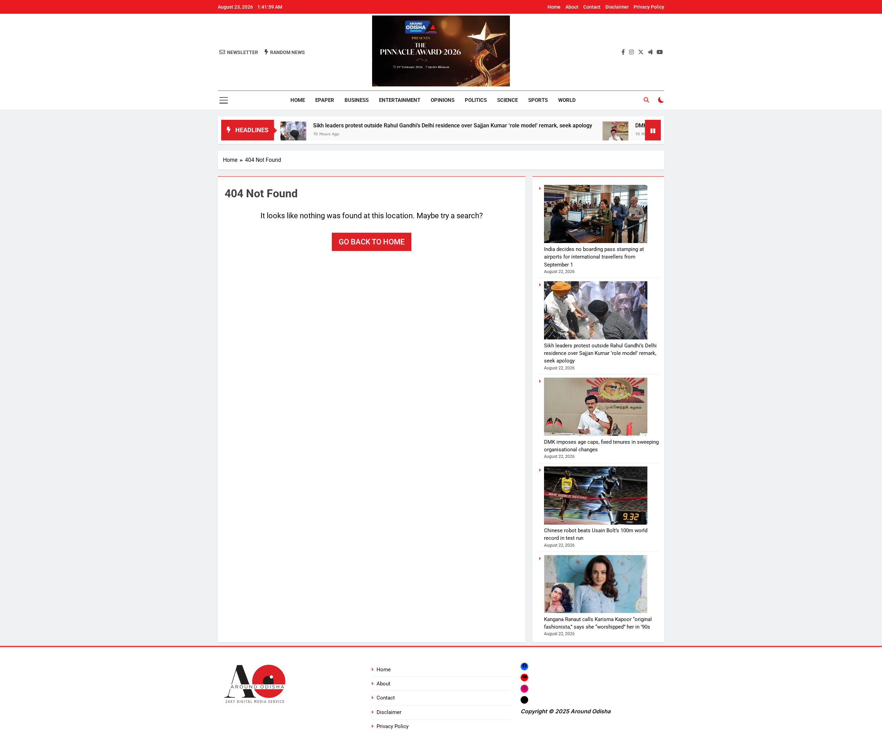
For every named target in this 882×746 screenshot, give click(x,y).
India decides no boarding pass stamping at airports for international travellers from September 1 (594, 257)
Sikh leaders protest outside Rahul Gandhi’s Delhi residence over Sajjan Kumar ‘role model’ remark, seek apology (418, 125)
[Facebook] (524, 666)
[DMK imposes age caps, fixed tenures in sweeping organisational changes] (581, 134)
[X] (524, 699)
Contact (592, 7)
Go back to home (371, 242)
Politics (476, 100)
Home (554, 7)
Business (357, 100)
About (571, 7)
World (567, 100)
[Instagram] (524, 688)
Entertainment (399, 100)
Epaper (324, 100)
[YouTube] (524, 677)
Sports (538, 100)
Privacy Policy (649, 7)
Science (507, 100)
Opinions (442, 100)
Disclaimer (617, 7)
